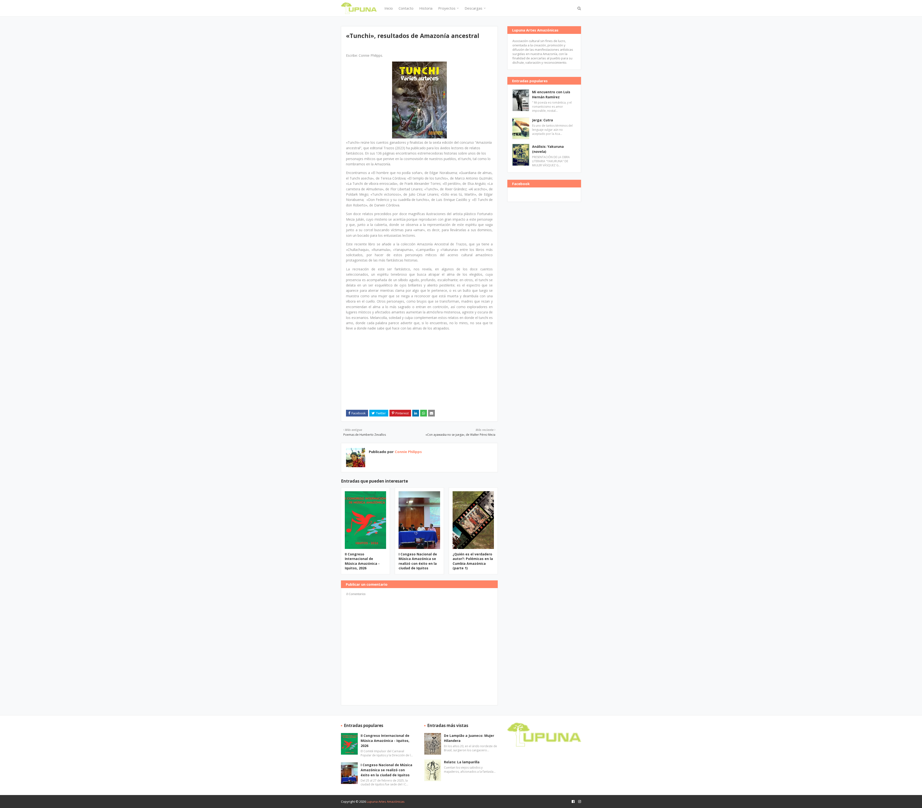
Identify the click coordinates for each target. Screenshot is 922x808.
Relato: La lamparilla (461, 762)
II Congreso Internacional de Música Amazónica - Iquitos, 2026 (362, 561)
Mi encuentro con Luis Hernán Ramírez (551, 94)
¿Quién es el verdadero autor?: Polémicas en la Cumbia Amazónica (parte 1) (473, 561)
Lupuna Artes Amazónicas (386, 801)
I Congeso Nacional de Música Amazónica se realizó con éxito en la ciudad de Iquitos (418, 561)
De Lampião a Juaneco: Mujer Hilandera (469, 738)
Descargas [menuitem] (473, 8)
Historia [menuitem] (425, 8)
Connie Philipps (408, 451)
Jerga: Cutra (542, 120)
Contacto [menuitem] (406, 8)
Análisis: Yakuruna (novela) (548, 149)
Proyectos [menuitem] (446, 8)
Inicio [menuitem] (388, 8)
